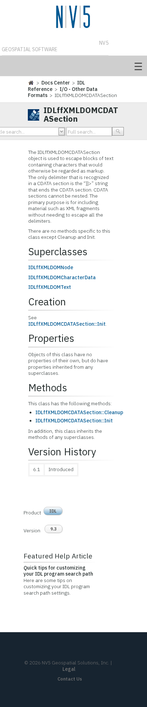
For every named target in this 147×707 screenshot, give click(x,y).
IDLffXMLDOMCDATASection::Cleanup (79, 412)
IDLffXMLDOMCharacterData (62, 277)
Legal (68, 669)
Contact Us (69, 679)
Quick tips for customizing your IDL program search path (58, 571)
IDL (53, 511)
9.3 (53, 529)
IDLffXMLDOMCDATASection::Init (67, 324)
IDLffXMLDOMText (49, 287)
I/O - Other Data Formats (62, 92)
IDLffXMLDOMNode (50, 267)
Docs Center (55, 82)
